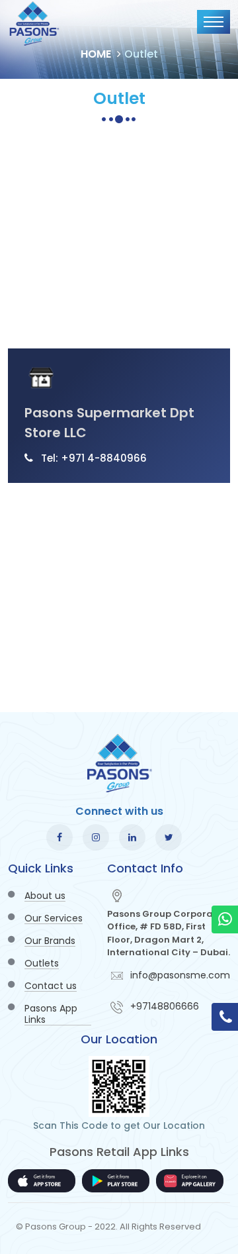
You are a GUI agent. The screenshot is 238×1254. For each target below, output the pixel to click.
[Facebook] (59, 837)
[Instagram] (96, 837)
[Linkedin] (132, 837)
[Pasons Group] (34, 23)
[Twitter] (168, 837)
